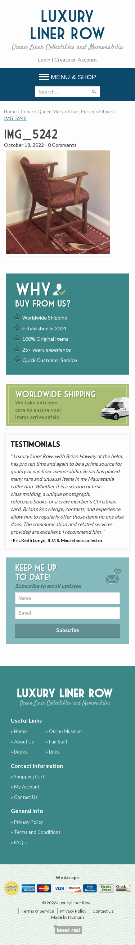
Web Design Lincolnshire (67, 929)
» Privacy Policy (27, 822)
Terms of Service (38, 911)
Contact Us (103, 911)
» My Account (25, 787)
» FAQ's (19, 842)
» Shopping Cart (27, 776)
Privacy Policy (73, 911)
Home (10, 111)
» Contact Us (24, 797)
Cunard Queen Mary (42, 111)
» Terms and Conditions (35, 832)
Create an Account (75, 59)
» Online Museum (64, 731)
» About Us (22, 742)
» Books (19, 752)
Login (44, 59)
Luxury (67, 29)
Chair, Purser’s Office (90, 111)
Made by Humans (68, 917)
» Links (52, 752)
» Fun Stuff (56, 742)
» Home (19, 731)
